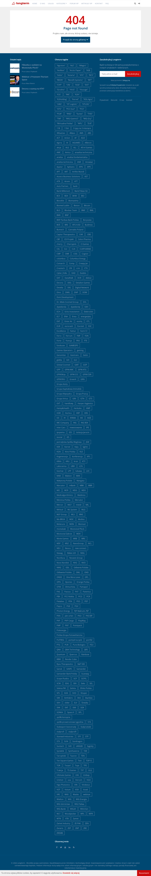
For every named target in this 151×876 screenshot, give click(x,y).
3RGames (61, 133)
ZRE (85, 828)
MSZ (67, 543)
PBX (58, 596)
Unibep (86, 775)
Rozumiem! (144, 873)
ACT (58, 138)
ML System (72, 509)
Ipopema (61, 432)
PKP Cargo (69, 620)
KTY (83, 461)
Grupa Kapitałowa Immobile (69, 389)
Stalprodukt (86, 727)
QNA (59, 649)
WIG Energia (81, 799)
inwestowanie (76, 427)
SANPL (69, 669)
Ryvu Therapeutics (65, 664)
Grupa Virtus (62, 398)
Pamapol (84, 587)
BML (92, 210)
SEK (75, 683)
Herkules (78, 408)
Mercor (60, 504)
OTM (59, 587)
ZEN (87, 823)
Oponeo (68, 582)
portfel (89, 640)
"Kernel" (75, 99)
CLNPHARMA (85, 249)
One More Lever (73, 577)
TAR (85, 751)
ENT (58, 321)
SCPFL (84, 678)
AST (86, 176)
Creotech (61, 268)
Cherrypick (71, 244)
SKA (79, 698)
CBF (58, 239)
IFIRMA (73, 418)
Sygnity (90, 746)
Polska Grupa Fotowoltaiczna (69, 635)
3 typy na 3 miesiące (82, 128)
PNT (67, 625)
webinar (86, 794)
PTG (58, 644)
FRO (78, 340)
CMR (67, 253)
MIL (87, 504)
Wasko (76, 794)
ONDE (59, 577)
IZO (70, 432)
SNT (66, 707)
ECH (58, 311)
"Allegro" (82, 65)
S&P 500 (81, 664)
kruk (76, 461)
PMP (59, 625)
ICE (58, 418)
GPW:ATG (82, 369)
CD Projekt (69, 239)
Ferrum (69, 336)
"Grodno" (61, 89)
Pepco (59, 606)
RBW (59, 659)
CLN (73, 249)
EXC (90, 326)
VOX (77, 789)
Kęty (76, 447)
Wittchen (84, 809)
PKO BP (89, 615)
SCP (75, 678)
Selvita (73, 688)
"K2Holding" (62, 99)
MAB (59, 475)
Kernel (67, 447)
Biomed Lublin (63, 205)
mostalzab (61, 529)
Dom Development (65, 297)
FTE (85, 340)
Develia (60, 287)
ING (75, 422)
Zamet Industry (63, 823)
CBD (89, 234)
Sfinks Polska (86, 688)
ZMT (77, 828)
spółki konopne (63, 717)
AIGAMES (76, 142)
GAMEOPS (73, 345)
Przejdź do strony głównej (74, 39)
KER (58, 447)
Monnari (82, 524)
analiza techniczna (65, 162)
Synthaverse (73, 751)
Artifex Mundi (78, 171)
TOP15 (89, 760)
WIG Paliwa (79, 804)
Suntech (60, 746)
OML (78, 572)
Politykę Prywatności (117, 85)
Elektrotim (88, 311)
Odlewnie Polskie (64, 572)
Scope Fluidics (63, 678)
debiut (88, 278)
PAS (58, 591)
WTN (59, 818)
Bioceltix (60, 200)
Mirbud (60, 509)
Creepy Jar (83, 263)
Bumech (60, 229)
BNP (67, 215)
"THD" (90, 113)
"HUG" (72, 89)
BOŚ (58, 224)
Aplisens (71, 167)
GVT (58, 403)
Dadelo (83, 273)
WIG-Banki (61, 809)
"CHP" (59, 84)
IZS (68, 437)
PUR (66, 644)
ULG (90, 770)
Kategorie (61, 3)
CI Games (85, 244)
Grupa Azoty (62, 384)
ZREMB (60, 833)
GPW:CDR (87, 374)
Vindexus (86, 784)
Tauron (73, 755)
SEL (91, 683)
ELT (58, 316)
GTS (90, 398)
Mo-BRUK (61, 519)
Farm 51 (84, 331)
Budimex (89, 224)
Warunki (114, 100)
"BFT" (90, 80)
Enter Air (68, 321)
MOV (78, 533)
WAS (67, 794)
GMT (77, 364)
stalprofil (72, 731)
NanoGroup (78, 543)
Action (67, 138)
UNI (77, 775)
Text (80, 760)
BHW (74, 196)
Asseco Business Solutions (68, 176)
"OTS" (59, 109)
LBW (73, 466)
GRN (83, 379)
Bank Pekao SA (81, 191)
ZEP (69, 828)
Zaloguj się (126, 80)
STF (79, 736)
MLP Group (62, 514)
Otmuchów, (70, 587)
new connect (80, 548)
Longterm (21, 863)
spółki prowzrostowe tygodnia (70, 722)
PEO (78, 601)
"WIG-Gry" (87, 118)
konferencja (77, 456)
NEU (59, 548)
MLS (73, 514)
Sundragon (77, 741)
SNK (58, 707)
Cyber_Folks (62, 273)
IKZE (89, 418)
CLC (65, 249)
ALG (67, 147)
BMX (59, 215)
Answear (89, 162)
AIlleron (88, 142)
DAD (73, 273)
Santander (81, 669)
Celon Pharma (84, 239)
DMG (67, 292)
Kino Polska (70, 451)
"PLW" (59, 113)
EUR (58, 326)
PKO (79, 615)
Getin (85, 355)
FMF (78, 336)
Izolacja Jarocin (82, 432)
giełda (59, 360)
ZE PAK (78, 823)
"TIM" (59, 118)
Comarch (61, 263)
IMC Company (63, 422)
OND (86, 572)
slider (67, 702)
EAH (86, 307)
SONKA (60, 712)
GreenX (73, 379)
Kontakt (99, 3)
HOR (59, 413)
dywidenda (61, 307)
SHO (74, 693)
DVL (84, 302)
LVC (88, 471)
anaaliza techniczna (83, 152)
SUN (66, 741)
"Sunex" (79, 113)
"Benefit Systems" (75, 80)
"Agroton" (61, 65)
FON (86, 336)
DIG (69, 287)
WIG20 (73, 809)
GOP (85, 364)
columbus (61, 258)
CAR (81, 234)
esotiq (79, 321)
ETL (88, 321)
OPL (86, 577)
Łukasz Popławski (31, 72)
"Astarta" (71, 75)
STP (86, 736)
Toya (77, 765)
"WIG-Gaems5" (72, 118)
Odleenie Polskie (81, 567)
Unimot (60, 780)
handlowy (69, 403)
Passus (67, 591)
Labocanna (61, 466)
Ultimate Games (64, 775)
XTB (67, 818)
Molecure (61, 524)
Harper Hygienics (85, 403)
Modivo (81, 519)
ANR (79, 162)
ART (66, 171)
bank (75, 186)
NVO (84, 562)
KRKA (59, 461)
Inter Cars (61, 427)
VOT (58, 789)
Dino (59, 292)
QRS (86, 649)
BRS (66, 224)
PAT (76, 591)
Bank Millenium (63, 191)
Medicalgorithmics (65, 495)
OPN (59, 582)
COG (75, 253)
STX (58, 741)
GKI (67, 360)
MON (71, 524)
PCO (80, 596)
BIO (82, 196)
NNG (82, 553)
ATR (58, 181)
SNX (74, 707)
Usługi (51, 3)
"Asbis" (60, 75)
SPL (80, 712)
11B (58, 128)
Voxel (85, 789)
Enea (74, 316)
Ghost (87, 863)
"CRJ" (68, 84)
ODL (67, 567)
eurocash (69, 326)
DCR (79, 278)
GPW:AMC (69, 369)
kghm (85, 447)
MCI (58, 490)
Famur (73, 331)
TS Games (71, 770)
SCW (59, 683)
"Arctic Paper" (75, 70)
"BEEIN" (60, 80)
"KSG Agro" (88, 99)
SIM (58, 698)
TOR (58, 765)
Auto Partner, (63, 186)
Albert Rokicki (30, 83)
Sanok (59, 669)
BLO (58, 210)
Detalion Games (83, 282)
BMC (83, 210)
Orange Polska (83, 582)
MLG (83, 509)
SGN (66, 693)
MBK (82, 485)
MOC (71, 519)
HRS (86, 413)
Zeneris (60, 828)
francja (69, 340)
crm (78, 268)
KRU (67, 461)
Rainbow (85, 654)
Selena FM (61, 688)
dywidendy (75, 307)
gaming (80, 350)
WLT (58, 813)
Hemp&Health (63, 408)
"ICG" (59, 94)
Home (34, 3)
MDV (84, 490)
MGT (69, 504)
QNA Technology (72, 649)
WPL (82, 813)
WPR (91, 813)
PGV (76, 606)
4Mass (72, 133)
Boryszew (87, 220)
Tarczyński (61, 755)
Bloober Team (71, 210)
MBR (90, 485)
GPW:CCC (74, 374)
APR (89, 167)
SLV (75, 702)
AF (75, 138)
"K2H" (77, 94)
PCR (88, 596)
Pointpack (77, 625)
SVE (70, 746)
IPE (87, 427)
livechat (60, 471)
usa (69, 780)
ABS (89, 133)
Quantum (61, 654)
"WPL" (80, 123)
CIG (58, 249)
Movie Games (63, 538)
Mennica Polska (63, 500)
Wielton (60, 799)
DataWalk (69, 278)
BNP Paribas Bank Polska (68, 220)
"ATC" (81, 75)
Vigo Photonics (63, 784)
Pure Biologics (79, 644)
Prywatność (104, 100)
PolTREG (60, 640)
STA (89, 722)
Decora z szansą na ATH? (33, 88)
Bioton (77, 205)
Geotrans (74, 355)
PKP (58, 620)
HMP (88, 408)
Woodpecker (70, 813)
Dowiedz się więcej (71, 873)
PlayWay (82, 620)
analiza (60, 157)
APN (81, 167)
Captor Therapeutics (66, 234)
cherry (59, 244)
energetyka (86, 316)
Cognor (85, 253)
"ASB (88, 70)
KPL (88, 456)
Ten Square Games (65, 760)
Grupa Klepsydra (64, 393)
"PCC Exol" (70, 109)
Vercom (78, 780)
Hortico (68, 413)
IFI (65, 418)
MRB (75, 538)
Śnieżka (85, 702)
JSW (87, 442)
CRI (70, 268)
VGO (89, 780)
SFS (58, 693)
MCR (66, 490)
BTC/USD (76, 224)
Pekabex (60, 601)
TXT (82, 770)
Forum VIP (74, 3)
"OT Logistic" (72, 104)
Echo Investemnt (72, 311)
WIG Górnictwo (63, 804)
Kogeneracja (62, 456)
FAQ (107, 3)
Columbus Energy (78, 258)
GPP (58, 369)
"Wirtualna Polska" (65, 123)
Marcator (61, 485)
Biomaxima (73, 200)
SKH (58, 702)
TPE (85, 765)
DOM (84, 292)
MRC (83, 538)
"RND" (69, 113)
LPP (69, 471)
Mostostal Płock (77, 529)
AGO (83, 138)
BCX (58, 196)
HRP (78, 413)
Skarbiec (89, 698)
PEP (86, 601)
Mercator (79, 500)
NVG (75, 562)
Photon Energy (63, 611)
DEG (69, 282)
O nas (42, 3)
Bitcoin (87, 205)
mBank (72, 485)
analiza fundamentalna (77, 157)
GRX (74, 398)
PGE (68, 606)
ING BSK (84, 422)
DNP (76, 292)
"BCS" (91, 75)
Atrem (67, 181)
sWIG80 (79, 746)
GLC (75, 360)
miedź (78, 504)
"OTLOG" (86, 104)
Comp (71, 263)
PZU (91, 644)
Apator (60, 167)
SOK (82, 707)
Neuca (68, 548)
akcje (59, 147)
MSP (59, 543)
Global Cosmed (63, 364)
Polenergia (61, 630)
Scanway (85, 673)
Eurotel (80, 326)
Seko (83, 683)
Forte (59, 340)
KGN (59, 451)
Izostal (59, 437)
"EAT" (86, 84)
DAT (58, 278)
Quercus (73, 654)
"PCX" (81, 109)
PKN (58, 615)
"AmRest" (61, 70)
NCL (90, 543)
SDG (67, 683)
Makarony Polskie (64, 480)
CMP (59, 253)
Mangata (80, 480)
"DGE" (77, 84)
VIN (75, 784)
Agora (59, 142)
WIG (69, 799)
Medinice (81, 495)
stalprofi (60, 731)
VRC (58, 794)
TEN (83, 755)
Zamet (76, 818)
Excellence (61, 331)
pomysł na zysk (75, 640)
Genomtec (61, 355)
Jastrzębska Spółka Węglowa (69, 442)
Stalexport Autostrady (66, 727)
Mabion (68, 475)
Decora (60, 282)
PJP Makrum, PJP (81, 611)
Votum (68, 789)
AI (67, 142)
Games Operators (65, 350)
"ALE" (72, 65)
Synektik (60, 751)
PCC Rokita (69, 596)
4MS (81, 133)
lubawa (79, 471)
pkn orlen (69, 615)
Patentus (87, 591)
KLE (81, 451)
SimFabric (68, 698)
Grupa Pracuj (82, 393)
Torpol (68, 765)
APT (58, 171)
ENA (66, 316)
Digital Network (82, 287)
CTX (86, 268)
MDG (75, 490)
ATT (76, 181)
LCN (81, 466)
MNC (81, 514)
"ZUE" (89, 123)
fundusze (61, 345)
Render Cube (71, 659)
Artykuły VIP (86, 3)
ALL (74, 147)
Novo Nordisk (63, 562)
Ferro (59, 336)
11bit (66, 128)
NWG (59, 567)
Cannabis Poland (75, 229)
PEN (70, 601)
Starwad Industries (65, 736)
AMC (59, 152)
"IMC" (67, 94)
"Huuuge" (83, 89)
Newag (60, 553)
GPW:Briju (61, 374)
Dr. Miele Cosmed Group (68, 302)
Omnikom (70, 863)
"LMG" (59, 104)
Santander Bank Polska (67, 673)
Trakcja (60, 770)
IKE (81, 418)
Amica (67, 152)
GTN (82, 398)
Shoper (84, 693)
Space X (70, 712)
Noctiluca (61, 558)
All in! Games (86, 147)
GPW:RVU (61, 379)
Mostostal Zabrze (64, 533)
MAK (78, 475)
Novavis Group (76, 558)
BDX (66, 196)
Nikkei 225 (71, 553)
